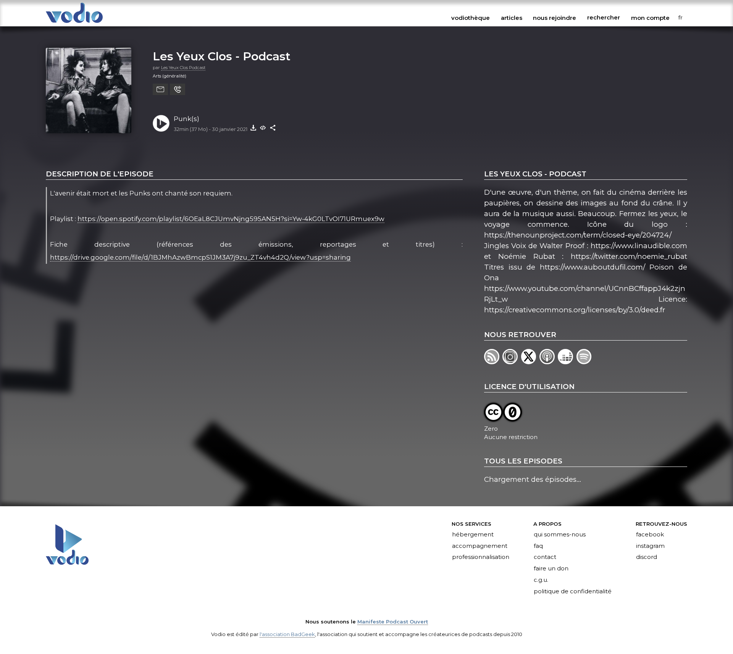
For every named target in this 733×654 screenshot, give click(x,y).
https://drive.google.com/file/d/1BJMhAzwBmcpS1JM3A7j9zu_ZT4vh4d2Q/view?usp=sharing (200, 257)
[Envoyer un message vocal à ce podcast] (177, 89)
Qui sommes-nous (560, 534)
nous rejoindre (554, 17)
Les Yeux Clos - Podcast (222, 56)
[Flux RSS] (493, 361)
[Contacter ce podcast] (160, 89)
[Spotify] (584, 361)
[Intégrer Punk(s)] (263, 127)
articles (511, 17)
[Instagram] (511, 361)
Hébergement (473, 534)
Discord (646, 557)
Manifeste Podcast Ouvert (392, 621)
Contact (545, 557)
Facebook (650, 534)
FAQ (538, 546)
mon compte (650, 17)
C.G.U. (541, 580)
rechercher (603, 17)
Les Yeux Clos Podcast (183, 67)
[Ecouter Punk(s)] (161, 123)
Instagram (650, 546)
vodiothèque (470, 17)
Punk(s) (186, 119)
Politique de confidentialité (573, 591)
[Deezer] (567, 361)
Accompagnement (479, 546)
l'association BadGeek (287, 634)
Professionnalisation (480, 557)
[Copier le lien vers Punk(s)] (273, 127)
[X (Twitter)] (530, 361)
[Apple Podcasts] (548, 361)
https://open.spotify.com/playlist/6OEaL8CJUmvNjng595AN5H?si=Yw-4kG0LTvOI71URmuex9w (230, 219)
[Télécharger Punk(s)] (253, 127)
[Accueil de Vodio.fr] (74, 23)
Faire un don (551, 568)
